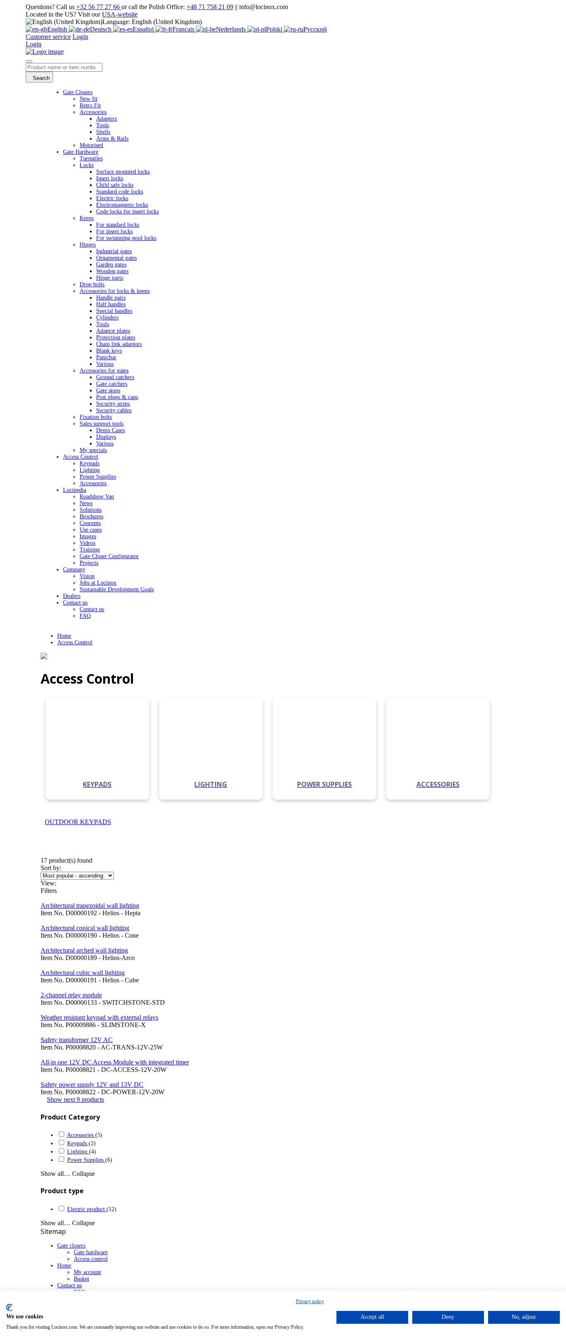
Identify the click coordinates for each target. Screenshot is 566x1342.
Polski (275, 29)
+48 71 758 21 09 (209, 6)
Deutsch (101, 29)
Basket (81, 1279)
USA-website (120, 14)
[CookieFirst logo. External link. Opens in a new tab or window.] (9, 1307)
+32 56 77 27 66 (98, 6)
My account (87, 1272)
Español (144, 29)
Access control (91, 1259)
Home (64, 636)
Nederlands (231, 29)
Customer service (48, 36)
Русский (315, 29)
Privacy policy (310, 1301)
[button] (75, 1099)
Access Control (74, 642)
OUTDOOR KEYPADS (78, 821)
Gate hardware (91, 1252)
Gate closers (71, 1246)
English (58, 29)
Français (184, 29)
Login (80, 36)
